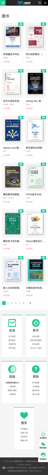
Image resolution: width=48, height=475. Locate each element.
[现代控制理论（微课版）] (35, 36)
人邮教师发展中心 (12, 383)
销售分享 (24, 440)
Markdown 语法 (36, 348)
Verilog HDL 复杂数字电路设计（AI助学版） (35, 101)
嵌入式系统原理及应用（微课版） (12, 287)
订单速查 (35, 387)
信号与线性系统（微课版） (12, 101)
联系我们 (12, 340)
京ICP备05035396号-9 (37, 468)
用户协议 (12, 348)
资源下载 (24, 433)
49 (30, 303)
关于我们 (12, 336)
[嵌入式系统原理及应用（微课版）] (12, 270)
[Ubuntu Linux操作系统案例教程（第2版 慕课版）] (12, 130)
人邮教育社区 (24, 3)
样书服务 (24, 429)
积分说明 (35, 344)
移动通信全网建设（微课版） (35, 147)
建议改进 (35, 390)
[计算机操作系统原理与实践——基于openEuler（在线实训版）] (35, 270)
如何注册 (35, 336)
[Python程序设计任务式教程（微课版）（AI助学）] (35, 223)
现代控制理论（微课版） (35, 54)
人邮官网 (12, 394)
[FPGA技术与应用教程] (35, 176)
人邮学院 (12, 387)
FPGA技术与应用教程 (35, 194)
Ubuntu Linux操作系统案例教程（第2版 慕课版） (12, 147)
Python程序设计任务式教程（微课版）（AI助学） (35, 241)
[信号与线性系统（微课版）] (12, 83)
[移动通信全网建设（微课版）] (35, 130)
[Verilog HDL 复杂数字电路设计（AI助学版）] (35, 83)
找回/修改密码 (35, 340)
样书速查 (35, 383)
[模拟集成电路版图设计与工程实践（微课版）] (12, 176)
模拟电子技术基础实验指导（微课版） (12, 241)
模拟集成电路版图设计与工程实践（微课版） (12, 194)
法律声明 (12, 344)
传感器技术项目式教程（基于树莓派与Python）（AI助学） (12, 54)
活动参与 (24, 437)
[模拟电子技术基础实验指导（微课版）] (12, 223)
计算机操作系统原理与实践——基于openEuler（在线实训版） (35, 287)
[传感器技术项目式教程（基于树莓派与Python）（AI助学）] (12, 36)
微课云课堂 (12, 390)
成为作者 (35, 394)
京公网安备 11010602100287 (16, 468)
